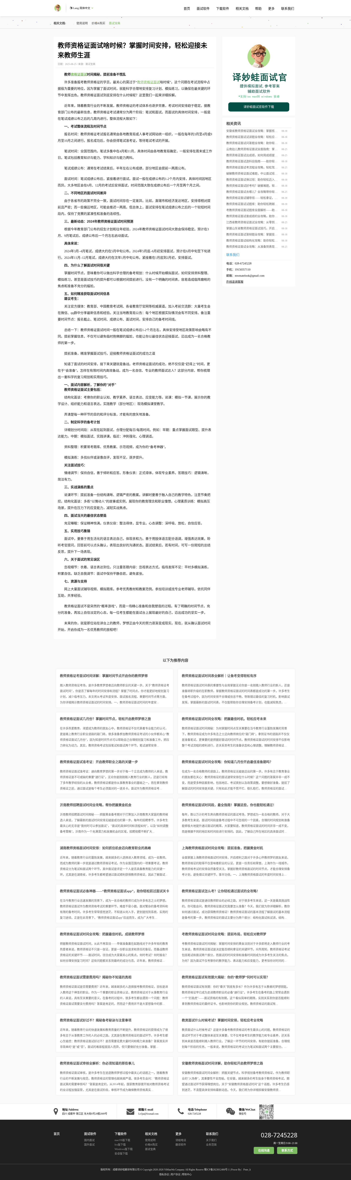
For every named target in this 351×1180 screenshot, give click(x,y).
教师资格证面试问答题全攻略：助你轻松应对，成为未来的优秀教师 (252, 143)
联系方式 (287, 1150)
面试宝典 (114, 23)
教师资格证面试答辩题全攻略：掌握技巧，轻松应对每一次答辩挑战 (252, 234)
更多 (271, 8)
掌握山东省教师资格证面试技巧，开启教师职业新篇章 (252, 228)
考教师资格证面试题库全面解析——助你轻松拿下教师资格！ (252, 210)
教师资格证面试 (148, 82)
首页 (187, 8)
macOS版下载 (122, 1140)
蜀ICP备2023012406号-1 (217, 1169)
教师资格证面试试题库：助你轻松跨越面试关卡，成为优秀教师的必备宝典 (252, 204)
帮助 (258, 8)
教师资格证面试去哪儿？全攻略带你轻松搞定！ (252, 191)
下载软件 (222, 8)
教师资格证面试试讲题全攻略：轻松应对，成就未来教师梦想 (252, 137)
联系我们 (287, 8)
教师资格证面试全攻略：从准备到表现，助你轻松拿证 (252, 246)
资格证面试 (79, 74)
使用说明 (82, 23)
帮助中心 (187, 1174)
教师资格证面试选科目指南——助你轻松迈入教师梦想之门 (252, 161)
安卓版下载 (121, 1153)
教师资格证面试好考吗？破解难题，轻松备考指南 (252, 185)
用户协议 (175, 1174)
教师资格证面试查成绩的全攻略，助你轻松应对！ (252, 216)
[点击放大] (265, 1111)
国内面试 (89, 1140)
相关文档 (242, 8)
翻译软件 (181, 1144)
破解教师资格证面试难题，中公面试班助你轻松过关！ (252, 173)
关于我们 (211, 1140)
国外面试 (89, 1144)
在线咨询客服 (234, 281)
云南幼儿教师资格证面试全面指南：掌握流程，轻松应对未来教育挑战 (252, 149)
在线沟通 (264, 1150)
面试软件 (203, 8)
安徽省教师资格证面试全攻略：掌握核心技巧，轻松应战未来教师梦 (252, 130)
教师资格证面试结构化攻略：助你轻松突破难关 (252, 240)
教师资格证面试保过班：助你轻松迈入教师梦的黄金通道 (252, 179)
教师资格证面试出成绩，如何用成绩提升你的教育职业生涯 (252, 155)
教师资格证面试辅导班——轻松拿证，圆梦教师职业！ (252, 197)
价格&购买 (98, 23)
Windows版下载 (124, 1149)
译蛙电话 (181, 1140)
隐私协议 (164, 1174)
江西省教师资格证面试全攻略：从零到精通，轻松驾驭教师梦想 (252, 222)
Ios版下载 (120, 1144)
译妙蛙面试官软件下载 (259, 106)
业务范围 (211, 1144)
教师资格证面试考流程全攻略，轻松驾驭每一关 (252, 167)
